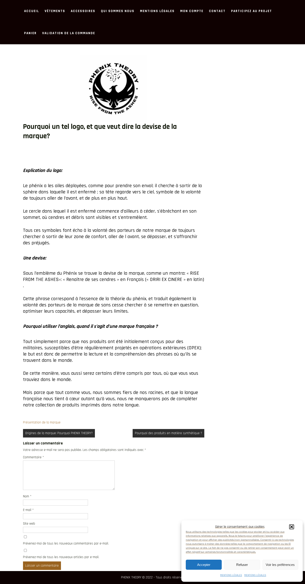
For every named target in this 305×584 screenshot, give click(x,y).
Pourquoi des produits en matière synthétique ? (168, 433)
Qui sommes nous (117, 11)
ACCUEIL (31, 11)
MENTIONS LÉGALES (231, 575)
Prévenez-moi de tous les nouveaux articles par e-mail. (61, 557)
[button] (291, 527)
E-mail (28, 510)
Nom (27, 496)
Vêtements (55, 11)
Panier (30, 33)
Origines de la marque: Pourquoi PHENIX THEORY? (59, 433)
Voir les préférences (280, 565)
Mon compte (191, 11)
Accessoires (83, 11)
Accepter (203, 565)
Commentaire (33, 457)
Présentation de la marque (42, 422)
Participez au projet (251, 11)
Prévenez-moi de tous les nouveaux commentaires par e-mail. (66, 543)
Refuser (242, 565)
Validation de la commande (68, 33)
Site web (29, 523)
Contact (217, 11)
